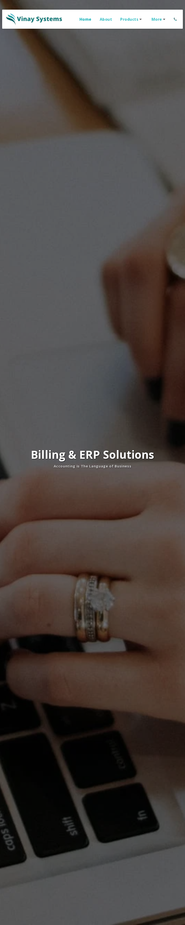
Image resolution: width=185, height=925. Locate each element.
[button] (131, 19)
